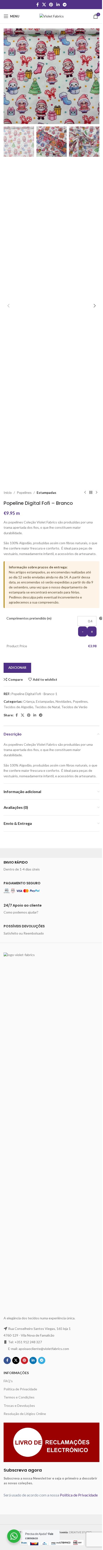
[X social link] (43, 4)
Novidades (63, 701)
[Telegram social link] (64, 4)
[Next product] (96, 492)
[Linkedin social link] (58, 4)
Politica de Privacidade (20, 1389)
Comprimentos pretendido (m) (29, 618)
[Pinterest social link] (51, 4)
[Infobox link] (51, 866)
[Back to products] (91, 492)
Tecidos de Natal (47, 707)
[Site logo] (52, 16)
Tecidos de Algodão (18, 707)
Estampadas (46, 492)
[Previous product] (85, 492)
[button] (8, 76)
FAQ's (8, 1381)
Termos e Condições (19, 1397)
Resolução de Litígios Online (25, 1414)
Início (8, 492)
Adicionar (17, 667)
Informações (16, 1373)
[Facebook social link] (37, 4)
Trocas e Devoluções (19, 1405)
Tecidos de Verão (74, 707)
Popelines (24, 492)
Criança (28, 701)
